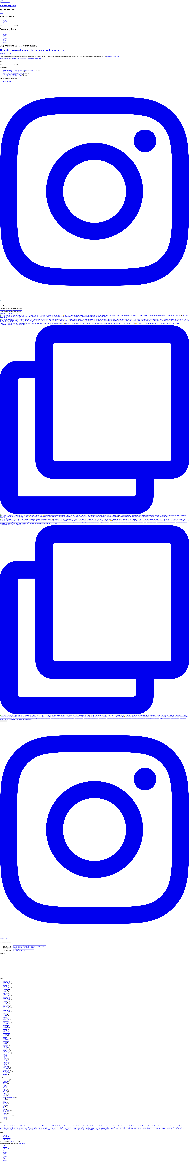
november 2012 (6, 1054)
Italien (4, 1095)
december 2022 (6, 987)
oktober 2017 (6, 1023)
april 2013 (5, 1047)
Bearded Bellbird (96, 1125)
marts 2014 (5, 1045)
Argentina (5, 1081)
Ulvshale (40, 58)
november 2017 (6, 1022)
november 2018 (6, 1009)
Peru (4, 1106)
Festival (52, 1127)
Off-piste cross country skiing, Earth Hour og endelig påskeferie (32, 50)
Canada (4, 1085)
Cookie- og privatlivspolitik (34, 1141)
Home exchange (106, 1127)
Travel (60, 1129)
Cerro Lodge (3, 1127)
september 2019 (6, 999)
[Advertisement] (44, 965)
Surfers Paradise (22, 1129)
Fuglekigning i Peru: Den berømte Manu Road (23, 947)
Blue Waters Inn (144, 1125)
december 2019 (6, 995)
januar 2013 (5, 1051)
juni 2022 (5, 991)
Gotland (94, 1127)
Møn (18, 58)
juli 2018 (5, 1014)
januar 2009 (5, 1068)
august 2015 (6, 1034)
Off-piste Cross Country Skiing (27, 58)
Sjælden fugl (3, 1129)
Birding (4, 34)
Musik (4, 1099)
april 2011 (5, 1059)
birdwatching (123, 1125)
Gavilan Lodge (87, 1127)
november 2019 (6, 997)
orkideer (36, 1128)
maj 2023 (5, 986)
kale (132, 1127)
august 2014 (6, 1041)
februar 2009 (6, 1067)
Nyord (18, 1128)
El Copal (46, 1127)
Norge (4, 1102)
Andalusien (8, 1125)
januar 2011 (5, 1060)
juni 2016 (5, 1030)
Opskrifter (5, 1103)
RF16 (128, 1128)
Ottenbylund (48, 1128)
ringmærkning (133, 1128)
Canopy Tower (173, 1125)
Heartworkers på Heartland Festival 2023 (12, 75)
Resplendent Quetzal (116, 1128)
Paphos (70, 1128)
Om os (4, 20)
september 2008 (6, 1071)
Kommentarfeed (6, 1138)
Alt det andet (6, 36)
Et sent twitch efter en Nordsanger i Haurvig (13, 73)
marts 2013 (5, 1049)
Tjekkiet (5, 1114)
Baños (89, 1125)
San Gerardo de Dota (165, 1128)
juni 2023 (5, 985)
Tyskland (5, 1117)
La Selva (145, 1127)
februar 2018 (6, 1019)
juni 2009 (5, 1063)
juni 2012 (5, 1055)
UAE (4, 1118)
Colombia (5, 1086)
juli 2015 (5, 1035)
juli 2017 (5, 1026)
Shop (4, 39)
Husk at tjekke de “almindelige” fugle (11, 74)
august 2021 (6, 994)
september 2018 (6, 1011)
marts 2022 (5, 993)
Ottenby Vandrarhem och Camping (59, 1128)
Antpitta (14, 1125)
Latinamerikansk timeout (8, 1097)
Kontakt (5, 21)
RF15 (123, 1128)
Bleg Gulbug (136, 1125)
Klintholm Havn (138, 1127)
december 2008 (6, 1070)
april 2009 (5, 1066)
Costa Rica (5, 1088)
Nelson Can (3, 1128)
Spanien (5, 1111)
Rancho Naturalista (95, 1128)
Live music (164, 1127)
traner (36, 58)
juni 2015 (5, 1037)
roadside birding (142, 1128)
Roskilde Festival (151, 1128)
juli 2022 (5, 990)
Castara (180, 1125)
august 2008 (6, 1072)
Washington (97, 1129)
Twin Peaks (76, 1129)
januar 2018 (5, 1021)
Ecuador (5, 1091)
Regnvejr (107, 1128)
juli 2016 (5, 1029)
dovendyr (35, 1127)
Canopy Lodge (165, 1125)
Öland (103, 1129)
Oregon (31, 1128)
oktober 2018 (6, 1010)
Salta (158, 1128)
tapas (28, 1129)
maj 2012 (5, 1057)
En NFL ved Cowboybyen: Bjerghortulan (12, 71)
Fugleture (5, 38)
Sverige (4, 1113)
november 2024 (6, 981)
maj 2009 (5, 1064)
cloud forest (10, 1127)
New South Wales (11, 1128)
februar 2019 (6, 1005)
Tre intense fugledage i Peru (19, 950)
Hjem (4, 32)
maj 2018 (5, 1017)
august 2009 (6, 1062)
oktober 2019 (6, 998)
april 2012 (5, 1058)
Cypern (4, 1089)
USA (4, 1119)
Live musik (171, 1127)
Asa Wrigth (35, 1125)
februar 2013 (6, 1050)
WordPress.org (6, 1139)
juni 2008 (5, 1074)
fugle (63, 1127)
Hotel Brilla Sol (121, 1127)
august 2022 (6, 989)
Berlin (103, 1125)
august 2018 (6, 1013)
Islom (128, 1127)
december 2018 (6, 1007)
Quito (88, 1128)
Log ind (5, 1135)
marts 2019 (5, 1003)
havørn (99, 1127)
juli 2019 (5, 1002)
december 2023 (6, 983)
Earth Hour (8, 58)
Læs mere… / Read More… (112, 56)
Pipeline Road (76, 1128)
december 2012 (6, 1053)
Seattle (173, 1128)
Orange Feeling (24, 1128)
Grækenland (6, 1094)
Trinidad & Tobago (7, 1115)
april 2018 (5, 1018)
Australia (5, 1082)
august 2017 (6, 1025)
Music (176, 1127)
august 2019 (6, 1001)
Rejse (4, 35)
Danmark (5, 1090)
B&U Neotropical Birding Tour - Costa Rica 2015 (68, 1125)
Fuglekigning (69, 1127)
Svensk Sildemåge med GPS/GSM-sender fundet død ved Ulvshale (18, 70)
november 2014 (6, 1039)
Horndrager (114, 1127)
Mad (4, 1098)
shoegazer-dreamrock (181, 1128)
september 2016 (6, 1027)
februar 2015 (6, 1038)
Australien (53, 1125)
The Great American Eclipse (37, 1129)
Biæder (130, 1125)
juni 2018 (5, 1015)
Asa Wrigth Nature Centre (44, 1125)
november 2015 (6, 1033)
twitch (82, 1129)
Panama (5, 1105)
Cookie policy (6, 22)
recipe (103, 1128)
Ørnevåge (108, 1129)
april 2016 (5, 1031)
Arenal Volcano (21, 1125)
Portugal (5, 1107)
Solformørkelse (6, 1110)
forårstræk (14, 58)
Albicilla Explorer (8, 5)
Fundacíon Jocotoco (78, 1127)
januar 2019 (5, 1006)
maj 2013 (5, 1046)
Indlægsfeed (6, 1136)
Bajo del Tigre (83, 1125)
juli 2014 (5, 1042)
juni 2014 (5, 1043)
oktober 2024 (6, 982)
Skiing (9, 1129)
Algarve (2, 1125)
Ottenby (41, 1128)
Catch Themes (22, 1143)
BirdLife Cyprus (115, 1125)
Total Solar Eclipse (48, 1129)
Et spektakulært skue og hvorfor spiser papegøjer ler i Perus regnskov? (29, 945)
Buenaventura (151, 1125)
